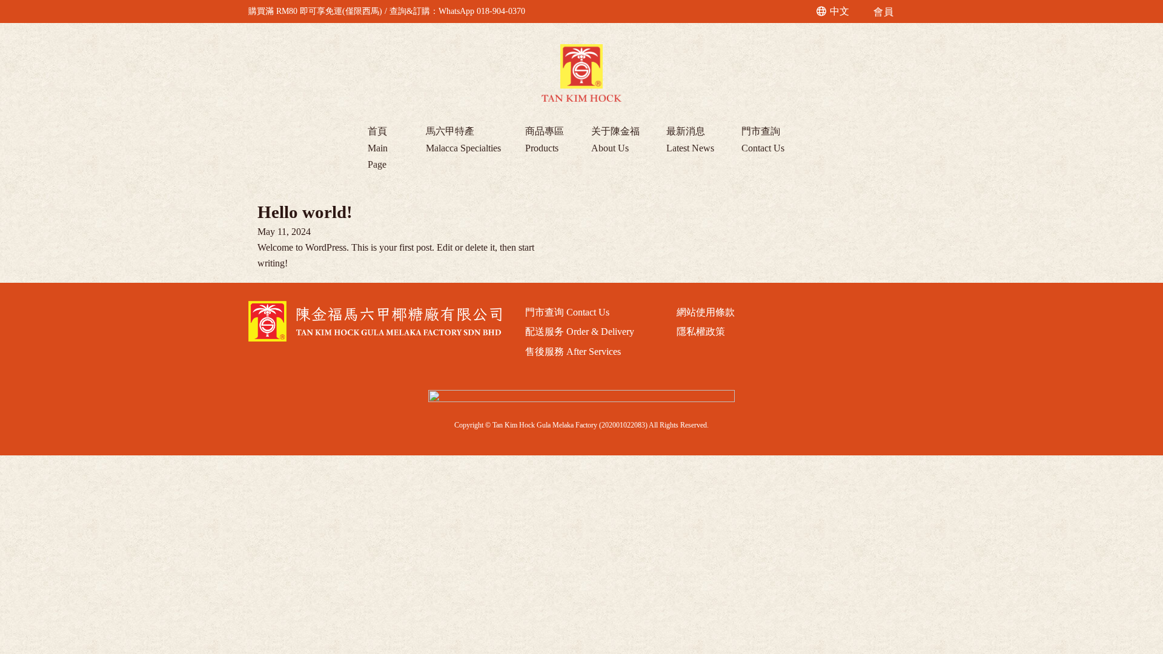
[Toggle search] (801, 11)
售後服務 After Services (573, 351)
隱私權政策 (701, 331)
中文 (839, 11)
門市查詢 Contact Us (762, 139)
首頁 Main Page (378, 147)
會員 (883, 12)
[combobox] (833, 11)
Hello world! (305, 212)
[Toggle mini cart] (910, 11)
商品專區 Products (544, 139)
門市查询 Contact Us (567, 312)
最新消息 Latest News (690, 139)
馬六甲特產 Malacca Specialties (463, 139)
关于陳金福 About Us (615, 139)
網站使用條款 (706, 312)
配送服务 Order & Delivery (579, 331)
